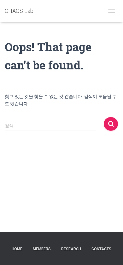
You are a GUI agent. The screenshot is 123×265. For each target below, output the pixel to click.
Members (42, 249)
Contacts (101, 249)
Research (71, 249)
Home (17, 249)
